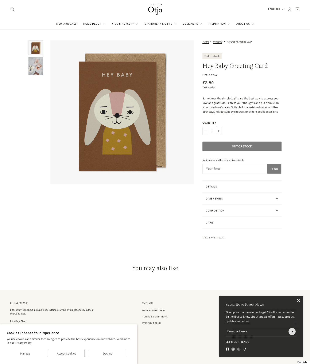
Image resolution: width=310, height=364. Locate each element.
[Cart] (297, 9)
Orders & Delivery (154, 310)
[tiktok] (245, 349)
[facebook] (227, 349)
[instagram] (233, 349)
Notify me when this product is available (223, 160)
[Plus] (218, 131)
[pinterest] (239, 349)
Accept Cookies (66, 353)
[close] (299, 300)
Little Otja (209, 75)
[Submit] (292, 331)
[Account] (289, 9)
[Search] (12, 9)
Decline (107, 353)
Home (205, 41)
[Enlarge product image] (122, 112)
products (217, 41)
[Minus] (205, 131)
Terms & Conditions (155, 317)
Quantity (209, 122)
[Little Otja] (155, 9)
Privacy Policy (23, 343)
